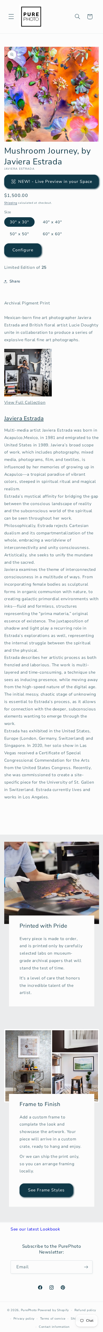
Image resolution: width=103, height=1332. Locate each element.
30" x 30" (19, 222)
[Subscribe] (86, 1266)
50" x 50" (19, 234)
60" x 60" (52, 234)
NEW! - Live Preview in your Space (55, 181)
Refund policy (85, 1310)
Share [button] (15, 281)
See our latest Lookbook (35, 1229)
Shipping (10, 203)
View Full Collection (25, 402)
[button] (11, 17)
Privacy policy (24, 1318)
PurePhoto (29, 1310)
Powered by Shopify (53, 1310)
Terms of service (52, 1318)
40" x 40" (52, 222)
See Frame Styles (46, 1190)
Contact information (54, 1327)
